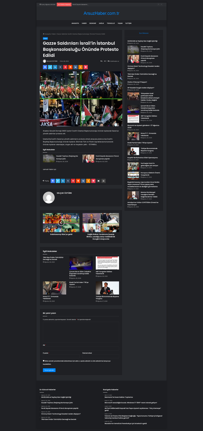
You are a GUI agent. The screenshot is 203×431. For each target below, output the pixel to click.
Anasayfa (75, 23)
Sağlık (101, 23)
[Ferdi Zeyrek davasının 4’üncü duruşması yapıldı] (88, 159)
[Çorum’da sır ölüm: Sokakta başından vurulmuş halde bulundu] (81, 263)
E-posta (46, 353)
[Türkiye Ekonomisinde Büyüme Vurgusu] (107, 288)
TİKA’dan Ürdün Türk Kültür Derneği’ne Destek (53, 258)
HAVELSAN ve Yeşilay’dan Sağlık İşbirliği (142, 41)
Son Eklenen (144, 33)
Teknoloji (111, 23)
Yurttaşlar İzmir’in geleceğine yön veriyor (149, 164)
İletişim (128, 23)
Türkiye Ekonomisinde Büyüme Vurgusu (107, 297)
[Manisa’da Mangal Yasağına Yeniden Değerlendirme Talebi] (133, 195)
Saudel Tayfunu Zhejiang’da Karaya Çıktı (150, 48)
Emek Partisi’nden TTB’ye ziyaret (78, 283)
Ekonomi (92, 23)
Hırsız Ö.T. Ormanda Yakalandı (50, 297)
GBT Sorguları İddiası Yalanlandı (104, 273)
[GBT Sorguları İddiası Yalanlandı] (107, 263)
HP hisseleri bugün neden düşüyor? (141, 88)
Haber (84, 23)
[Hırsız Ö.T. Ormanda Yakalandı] (54, 288)
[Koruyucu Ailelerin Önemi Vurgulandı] (133, 176)
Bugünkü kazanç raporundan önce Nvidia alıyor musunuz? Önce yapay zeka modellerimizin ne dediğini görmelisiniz (143, 184)
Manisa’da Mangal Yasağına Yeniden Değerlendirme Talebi (149, 194)
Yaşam (120, 23)
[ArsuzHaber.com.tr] (101, 13)
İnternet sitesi (87, 353)
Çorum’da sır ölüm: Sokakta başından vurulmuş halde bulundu (80, 274)
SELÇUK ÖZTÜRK (52, 61)
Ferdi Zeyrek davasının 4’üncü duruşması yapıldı (88, 4)
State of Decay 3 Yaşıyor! (137, 82)
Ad (44, 345)
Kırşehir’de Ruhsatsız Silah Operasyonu (143, 158)
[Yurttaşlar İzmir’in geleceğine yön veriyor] (133, 166)
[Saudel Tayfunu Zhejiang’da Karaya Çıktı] (49, 158)
